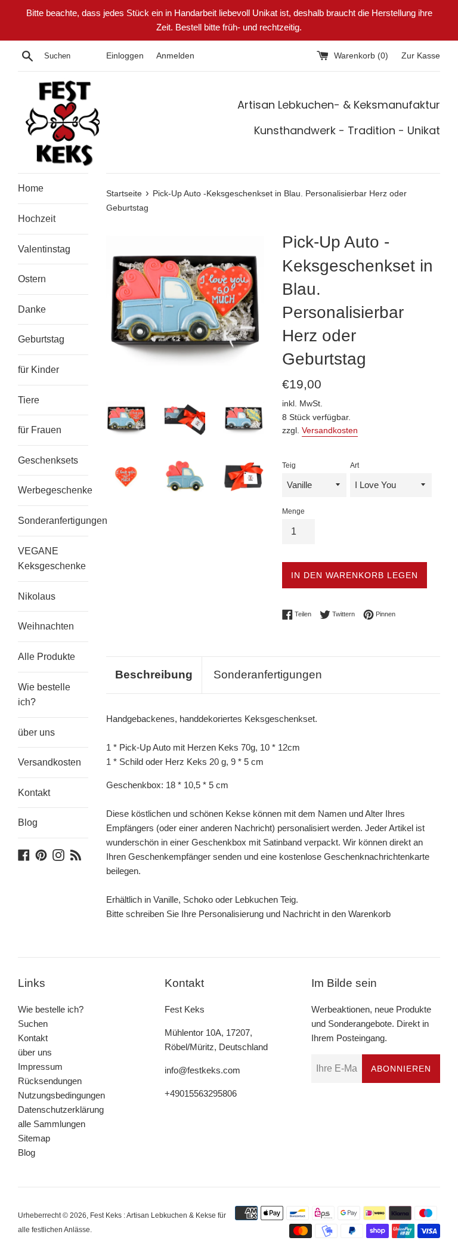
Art (354, 465)
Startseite (124, 193)
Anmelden (175, 55)
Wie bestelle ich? (44, 695)
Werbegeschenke (53, 490)
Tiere (28, 400)
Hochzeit (36, 219)
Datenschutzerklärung (61, 1109)
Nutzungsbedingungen (61, 1095)
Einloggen (125, 55)
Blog (28, 822)
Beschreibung (154, 674)
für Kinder (38, 370)
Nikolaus (36, 596)
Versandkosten (49, 762)
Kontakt (34, 793)
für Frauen (39, 430)
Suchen (33, 1024)
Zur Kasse (420, 55)
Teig (289, 465)
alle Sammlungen (51, 1124)
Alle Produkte (46, 657)
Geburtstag (41, 339)
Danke (32, 309)
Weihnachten (46, 626)
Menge (293, 511)
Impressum (40, 1066)
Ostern (32, 279)
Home (31, 188)
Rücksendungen (50, 1081)
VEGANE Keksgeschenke (52, 559)
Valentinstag (44, 249)
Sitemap (34, 1138)
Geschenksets (48, 460)
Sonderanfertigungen (53, 521)
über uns (36, 732)
